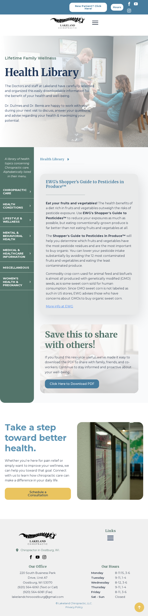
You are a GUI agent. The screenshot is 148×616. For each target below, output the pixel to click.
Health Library (52, 159)
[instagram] (129, 11)
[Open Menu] (95, 23)
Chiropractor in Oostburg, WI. (40, 550)
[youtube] (136, 4)
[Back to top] (139, 607)
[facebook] (129, 4)
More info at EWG (59, 306)
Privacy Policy (74, 607)
